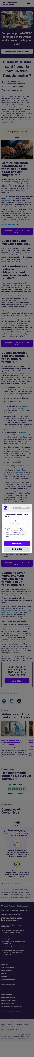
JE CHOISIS (17, 549)
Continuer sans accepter (20, 508)
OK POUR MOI (17, 543)
